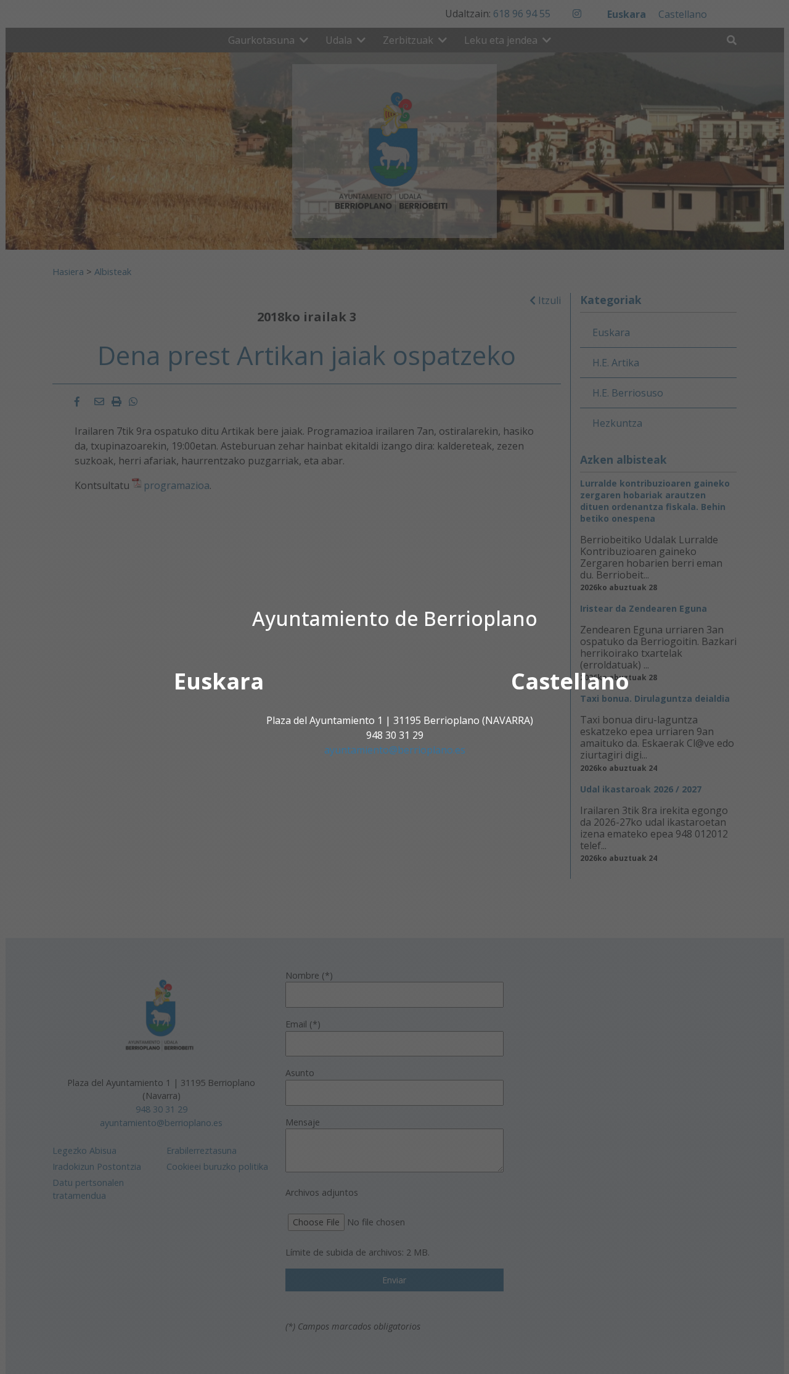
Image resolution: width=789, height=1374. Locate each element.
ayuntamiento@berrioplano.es (394, 750)
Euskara (219, 681)
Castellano (570, 681)
